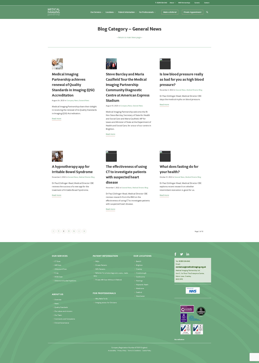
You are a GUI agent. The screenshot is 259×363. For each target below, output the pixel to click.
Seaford (139, 292)
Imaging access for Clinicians (106, 303)
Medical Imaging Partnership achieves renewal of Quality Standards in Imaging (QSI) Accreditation (73, 84)
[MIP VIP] (111, 63)
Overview (57, 300)
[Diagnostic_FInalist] (57, 63)
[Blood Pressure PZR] (165, 63)
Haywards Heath (142, 285)
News (56, 303)
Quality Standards (61, 307)
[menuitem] (172, 2)
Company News (72, 100)
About (172, 3)
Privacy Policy (121, 351)
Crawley (139, 269)
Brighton (139, 265)
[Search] (208, 12)
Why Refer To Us (101, 299)
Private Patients (101, 265)
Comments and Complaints (64, 319)
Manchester (140, 296)
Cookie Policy (146, 351)
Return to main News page (129, 37)
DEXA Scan (58, 277)
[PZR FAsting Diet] (165, 156)
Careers (197, 3)
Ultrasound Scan (60, 269)
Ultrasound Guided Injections (65, 281)
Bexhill (138, 261)
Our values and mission (63, 311)
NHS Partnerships (184, 3)
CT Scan (57, 261)
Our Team (58, 315)
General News (84, 100)
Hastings (139, 281)
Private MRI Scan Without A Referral (108, 280)
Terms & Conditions (134, 351)
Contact (206, 3)
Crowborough (141, 273)
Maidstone (140, 288)
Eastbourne (140, 277)
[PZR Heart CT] (111, 156)
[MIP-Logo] (54, 12)
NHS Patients (100, 269)
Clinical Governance (61, 323)
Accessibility (112, 351)
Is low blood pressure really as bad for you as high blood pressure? (182, 79)
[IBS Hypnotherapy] (57, 156)
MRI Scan (57, 265)
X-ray (56, 273)
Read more (56, 118)
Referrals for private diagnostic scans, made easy (111, 274)
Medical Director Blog (194, 90)
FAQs (97, 261)
